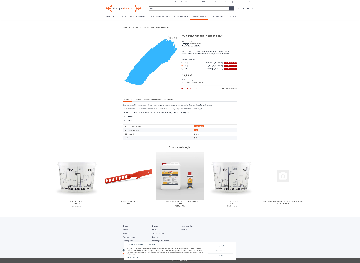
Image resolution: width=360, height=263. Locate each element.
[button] (239, 8)
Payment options (129, 237)
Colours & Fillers (195, 44)
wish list (184, 230)
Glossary (228, 2)
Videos (236, 2)
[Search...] (231, 8)
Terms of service (158, 233)
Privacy (135, 257)
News (244, 2)
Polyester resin (199, 126)
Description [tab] (127, 99)
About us (126, 233)
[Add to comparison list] (170, 38)
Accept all (220, 246)
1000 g (210, 69)
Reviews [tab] (138, 99)
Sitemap (155, 226)
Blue (196, 130)
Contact (251, 2)
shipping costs (200, 82)
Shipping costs (128, 241)
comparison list (187, 226)
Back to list (127, 27)
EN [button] (175, 2)
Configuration (220, 251)
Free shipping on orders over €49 (193, 2)
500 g (210, 66)
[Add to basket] (124, 33)
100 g (210, 63)
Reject (220, 255)
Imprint (129, 257)
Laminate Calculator (215, 2)
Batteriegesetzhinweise (160, 241)
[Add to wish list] (174, 38)
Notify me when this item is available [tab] (158, 99)
